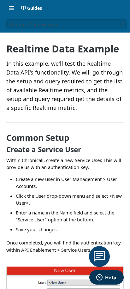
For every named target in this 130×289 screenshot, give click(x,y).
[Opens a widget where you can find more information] (106, 278)
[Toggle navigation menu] (11, 8)
